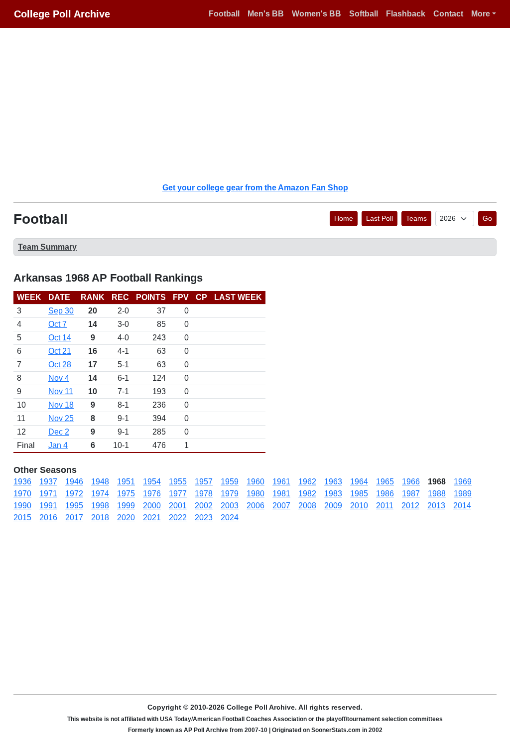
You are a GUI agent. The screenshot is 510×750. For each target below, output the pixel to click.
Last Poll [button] (379, 218)
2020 (126, 517)
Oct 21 (59, 351)
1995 (74, 505)
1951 (126, 481)
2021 (152, 517)
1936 (22, 481)
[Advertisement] (261, 104)
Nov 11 (60, 391)
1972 (74, 493)
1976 (152, 493)
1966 (411, 481)
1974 (100, 493)
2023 (204, 517)
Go (487, 218)
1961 (281, 481)
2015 (22, 517)
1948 (100, 481)
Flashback (405, 13)
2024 (230, 517)
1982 (307, 493)
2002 (204, 505)
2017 (74, 517)
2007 (281, 505)
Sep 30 (61, 310)
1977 (178, 493)
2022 (178, 517)
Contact (448, 13)
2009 (333, 505)
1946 (74, 481)
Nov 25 (61, 418)
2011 (384, 505)
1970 (22, 493)
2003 (230, 505)
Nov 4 (58, 378)
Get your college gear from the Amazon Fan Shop (255, 187)
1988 (437, 493)
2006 (255, 505)
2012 (410, 505)
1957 (204, 481)
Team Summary (47, 247)
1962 (307, 481)
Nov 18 (61, 405)
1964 (359, 481)
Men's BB (266, 13)
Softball (363, 13)
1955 (178, 481)
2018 (100, 517)
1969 (463, 481)
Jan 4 (58, 445)
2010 (359, 505)
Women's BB (316, 13)
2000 (152, 505)
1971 (48, 493)
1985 (359, 493)
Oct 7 (57, 324)
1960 (255, 481)
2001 (178, 505)
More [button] (480, 13)
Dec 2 (58, 432)
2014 (462, 505)
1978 (204, 493)
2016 (48, 517)
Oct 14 (59, 337)
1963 (333, 481)
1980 (255, 493)
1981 (281, 493)
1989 (463, 493)
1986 (385, 493)
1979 (230, 493)
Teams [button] (416, 218)
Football (224, 13)
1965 (385, 481)
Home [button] (343, 218)
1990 (22, 505)
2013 (436, 505)
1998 (100, 505)
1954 (152, 481)
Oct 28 (59, 364)
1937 (48, 481)
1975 (126, 493)
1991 (48, 505)
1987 (411, 493)
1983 (333, 493)
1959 (230, 481)
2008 (307, 505)
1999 (126, 505)
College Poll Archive (62, 13)
